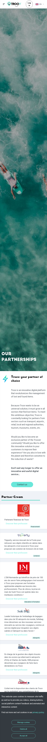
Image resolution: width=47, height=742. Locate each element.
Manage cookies (23, 722)
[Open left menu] (3, 4)
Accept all (23, 736)
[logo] (15, 4)
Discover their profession (16, 523)
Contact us (22, 484)
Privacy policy (39, 712)
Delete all (23, 729)
